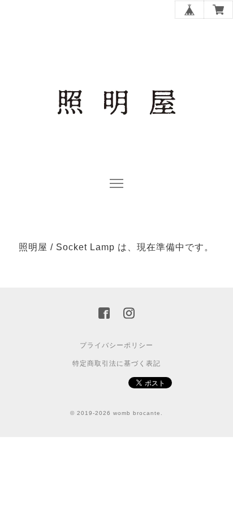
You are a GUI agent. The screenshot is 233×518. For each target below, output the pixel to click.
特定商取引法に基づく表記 (116, 363)
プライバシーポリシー (116, 345)
